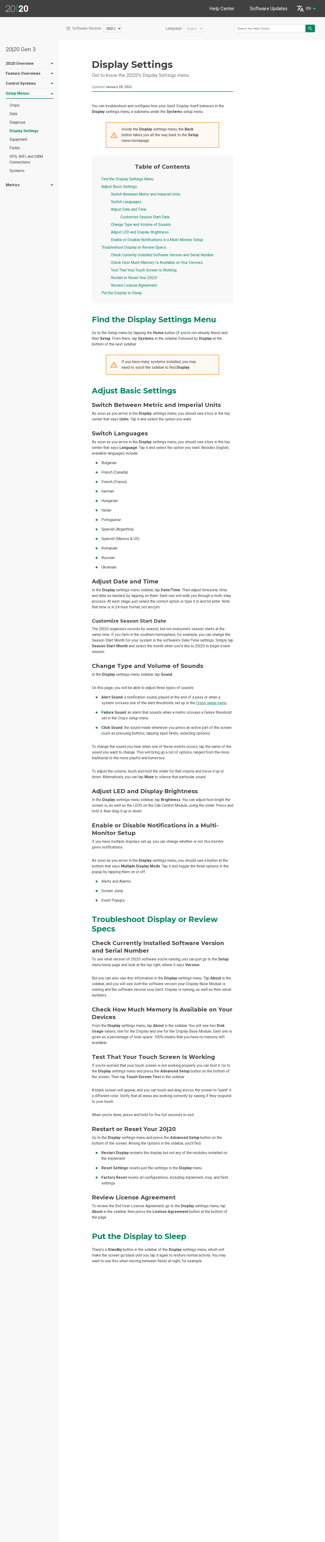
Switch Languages (126, 202)
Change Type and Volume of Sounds (141, 224)
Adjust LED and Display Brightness (140, 232)
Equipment (18, 139)
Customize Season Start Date (145, 217)
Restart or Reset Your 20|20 (134, 277)
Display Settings (24, 131)
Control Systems (21, 83)
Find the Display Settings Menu (127, 179)
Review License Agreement (134, 285)
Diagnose (17, 122)
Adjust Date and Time (128, 209)
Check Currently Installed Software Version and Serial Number (162, 255)
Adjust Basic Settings (119, 186)
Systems (17, 170)
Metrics (13, 185)
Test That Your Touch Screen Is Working (144, 270)
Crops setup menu (211, 703)
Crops (15, 105)
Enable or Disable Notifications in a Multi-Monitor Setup (157, 240)
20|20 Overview (20, 63)
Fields (15, 148)
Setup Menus (17, 93)
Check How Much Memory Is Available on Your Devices (157, 262)
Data (13, 114)
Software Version (86, 28)
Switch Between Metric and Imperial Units (145, 194)
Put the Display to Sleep (121, 293)
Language (174, 28)
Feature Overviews (23, 73)
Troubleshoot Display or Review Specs (133, 247)
